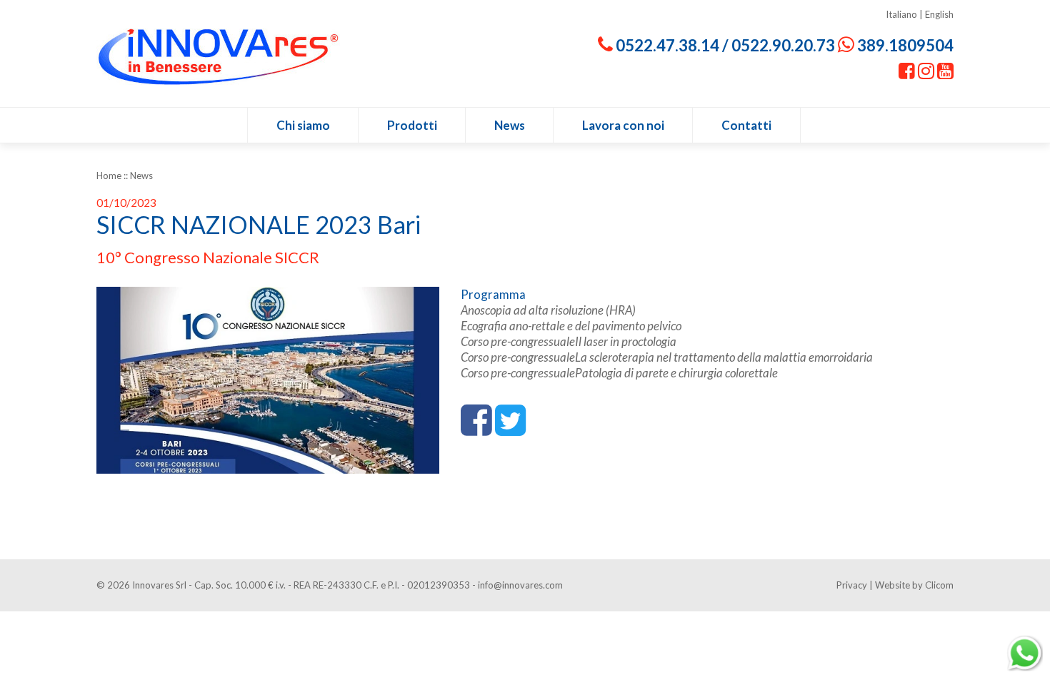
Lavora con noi (623, 125)
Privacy (851, 585)
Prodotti (412, 125)
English (939, 14)
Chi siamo (303, 125)
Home (108, 175)
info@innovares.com (520, 585)
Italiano (901, 14)
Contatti (746, 125)
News (509, 125)
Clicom (939, 585)
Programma (493, 294)
